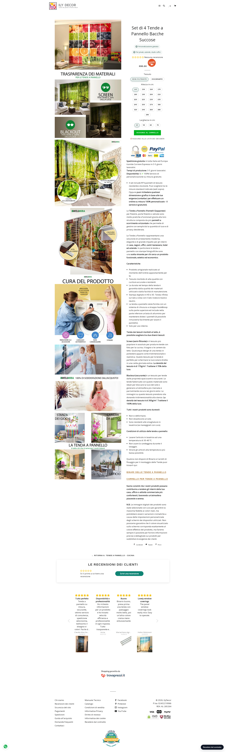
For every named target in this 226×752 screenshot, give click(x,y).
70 (158, 125)
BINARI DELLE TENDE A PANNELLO (146, 472)
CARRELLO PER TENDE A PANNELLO (147, 479)
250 (143, 105)
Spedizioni (60, 714)
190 (143, 94)
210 (159, 94)
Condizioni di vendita (94, 707)
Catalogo (89, 703)
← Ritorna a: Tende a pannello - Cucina (113, 555)
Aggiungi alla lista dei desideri (148, 139)
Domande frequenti (64, 722)
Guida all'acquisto (63, 718)
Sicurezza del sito (63, 707)
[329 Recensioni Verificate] (111, 747)
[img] (82, 595)
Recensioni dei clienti (64, 703)
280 (159, 110)
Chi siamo (59, 700)
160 (151, 89)
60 (151, 125)
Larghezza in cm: (147, 120)
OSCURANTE (157, 79)
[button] (138, 57)
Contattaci (59, 725)
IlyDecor (167, 700)
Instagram (122, 707)
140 (135, 89)
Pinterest (121, 703)
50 (144, 125)
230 (151, 99)
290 (147, 115)
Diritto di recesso (93, 714)
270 (151, 105)
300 (159, 105)
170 (159, 89)
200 (151, 94)
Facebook (122, 700)
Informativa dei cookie (95, 718)
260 (151, 110)
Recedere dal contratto (95, 722)
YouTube (121, 711)
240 (143, 110)
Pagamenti (60, 711)
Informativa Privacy (94, 711)
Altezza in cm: (147, 84)
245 (135, 105)
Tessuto (147, 74)
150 (143, 89)
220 (135, 99)
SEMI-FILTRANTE (139, 79)
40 (137, 125)
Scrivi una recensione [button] (129, 573)
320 (135, 110)
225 (143, 99)
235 (159, 99)
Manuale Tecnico (93, 700)
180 (135, 94)
